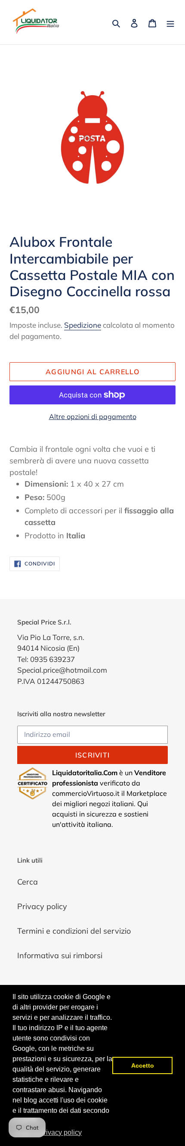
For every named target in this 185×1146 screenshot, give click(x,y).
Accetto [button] (142, 1065)
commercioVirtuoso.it (86, 793)
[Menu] (170, 22)
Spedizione (82, 324)
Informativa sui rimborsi (59, 955)
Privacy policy (42, 906)
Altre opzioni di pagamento (92, 416)
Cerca (27, 882)
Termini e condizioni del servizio (74, 931)
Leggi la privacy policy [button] (48, 1132)
